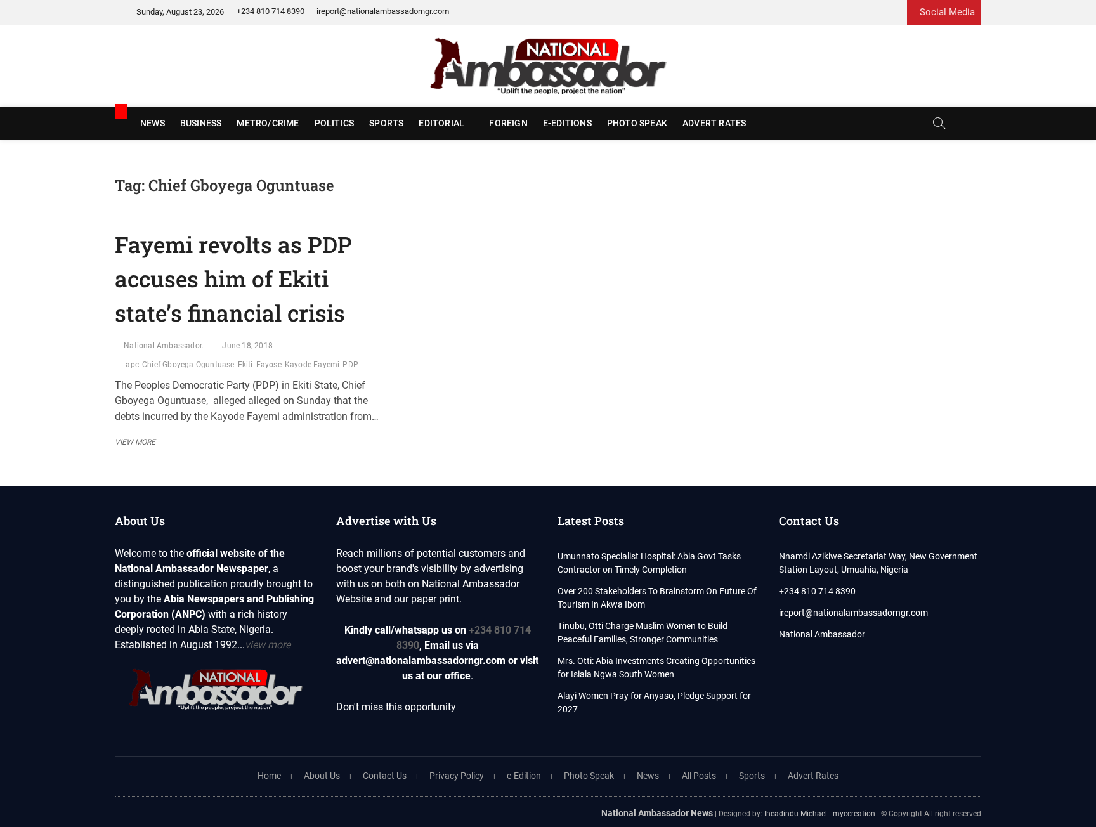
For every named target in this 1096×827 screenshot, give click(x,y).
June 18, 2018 (247, 345)
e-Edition (524, 776)
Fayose (269, 364)
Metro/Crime (268, 123)
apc (132, 364)
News (152, 123)
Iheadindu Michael (795, 813)
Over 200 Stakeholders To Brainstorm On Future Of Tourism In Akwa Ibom (657, 597)
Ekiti (245, 364)
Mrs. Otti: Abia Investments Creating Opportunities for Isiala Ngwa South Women (656, 667)
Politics (335, 123)
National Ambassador (822, 634)
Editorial (441, 123)
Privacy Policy (456, 776)
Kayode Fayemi (312, 364)
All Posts (699, 776)
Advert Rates (714, 123)
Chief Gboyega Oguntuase (188, 364)
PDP (350, 364)
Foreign (508, 123)
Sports (386, 123)
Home (269, 776)
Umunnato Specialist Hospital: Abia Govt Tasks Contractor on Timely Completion (649, 563)
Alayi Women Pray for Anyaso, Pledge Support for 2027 (654, 702)
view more (267, 645)
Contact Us (385, 776)
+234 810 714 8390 (270, 11)
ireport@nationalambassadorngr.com (382, 11)
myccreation (854, 813)
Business (201, 123)
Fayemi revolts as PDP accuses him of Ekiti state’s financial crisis (233, 279)
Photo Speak (637, 123)
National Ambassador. (164, 345)
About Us (322, 776)
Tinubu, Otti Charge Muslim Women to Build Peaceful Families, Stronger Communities (642, 632)
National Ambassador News (657, 813)
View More (138, 442)
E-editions (567, 123)
